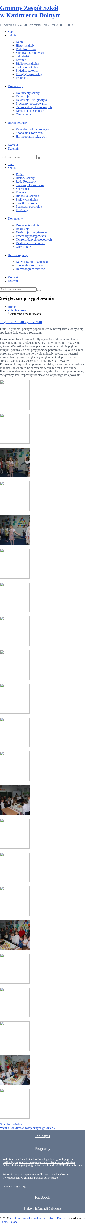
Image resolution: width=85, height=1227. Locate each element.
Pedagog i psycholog (29, 74)
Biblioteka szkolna (27, 63)
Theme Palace (9, 1222)
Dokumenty (15, 86)
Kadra (20, 42)
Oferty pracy (24, 114)
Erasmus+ (22, 60)
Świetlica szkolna (27, 70)
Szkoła (12, 35)
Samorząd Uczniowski (30, 52)
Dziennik (13, 148)
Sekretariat (22, 56)
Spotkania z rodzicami (29, 133)
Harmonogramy (18, 122)
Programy (22, 77)
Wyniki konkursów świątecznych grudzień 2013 (30, 1128)
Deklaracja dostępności (30, 110)
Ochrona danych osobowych (34, 107)
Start (11, 31)
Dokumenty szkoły (28, 93)
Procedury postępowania (31, 103)
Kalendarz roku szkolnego (32, 129)
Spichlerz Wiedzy (11, 1124)
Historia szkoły (25, 45)
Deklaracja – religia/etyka (32, 100)
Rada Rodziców (26, 49)
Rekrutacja (22, 96)
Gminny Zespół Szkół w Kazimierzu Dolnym (30, 11)
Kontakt (13, 145)
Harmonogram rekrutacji (31, 136)
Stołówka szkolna (27, 67)
